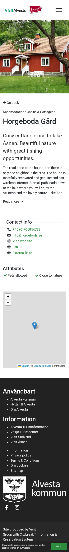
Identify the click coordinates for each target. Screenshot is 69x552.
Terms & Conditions (25, 460)
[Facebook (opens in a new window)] (6, 507)
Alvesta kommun (23, 399)
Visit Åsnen (19, 442)
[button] (34, 326)
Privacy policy (21, 455)
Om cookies (20, 465)
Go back (12, 103)
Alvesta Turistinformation (29, 427)
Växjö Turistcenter (24, 432)
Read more (11, 201)
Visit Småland (21, 437)
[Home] (22, 10)
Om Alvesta (19, 409)
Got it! (59, 546)
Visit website (22, 241)
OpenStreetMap (42, 365)
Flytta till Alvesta (23, 404)
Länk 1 (17, 247)
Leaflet (25, 365)
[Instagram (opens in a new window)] (17, 507)
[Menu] (59, 10)
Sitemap (17, 470)
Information (19, 450)
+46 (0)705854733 (27, 229)
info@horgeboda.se (27, 235)
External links (22, 253)
